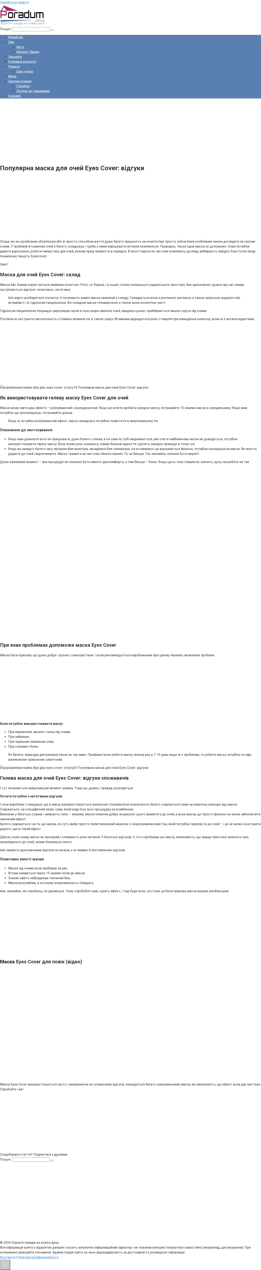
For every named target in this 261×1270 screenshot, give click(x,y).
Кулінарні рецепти (22, 62)
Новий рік (15, 37)
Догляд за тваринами (32, 91)
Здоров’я (15, 57)
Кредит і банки (27, 52)
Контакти (7, 1257)
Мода (12, 76)
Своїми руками (19, 81)
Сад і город (24, 71)
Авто (20, 47)
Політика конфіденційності (38, 1257)
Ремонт (14, 67)
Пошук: (6, 29)
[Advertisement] (122, 130)
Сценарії (14, 96)
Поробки (23, 86)
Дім (11, 42)
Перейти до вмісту (14, 2)
